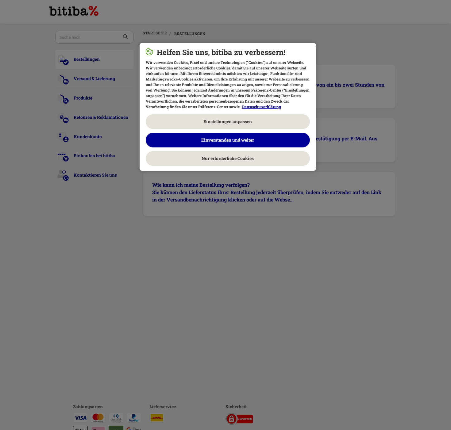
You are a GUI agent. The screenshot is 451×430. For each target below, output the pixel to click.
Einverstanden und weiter (227, 140)
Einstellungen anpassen (227, 121)
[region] (228, 107)
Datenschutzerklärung (261, 106)
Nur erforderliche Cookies (228, 158)
